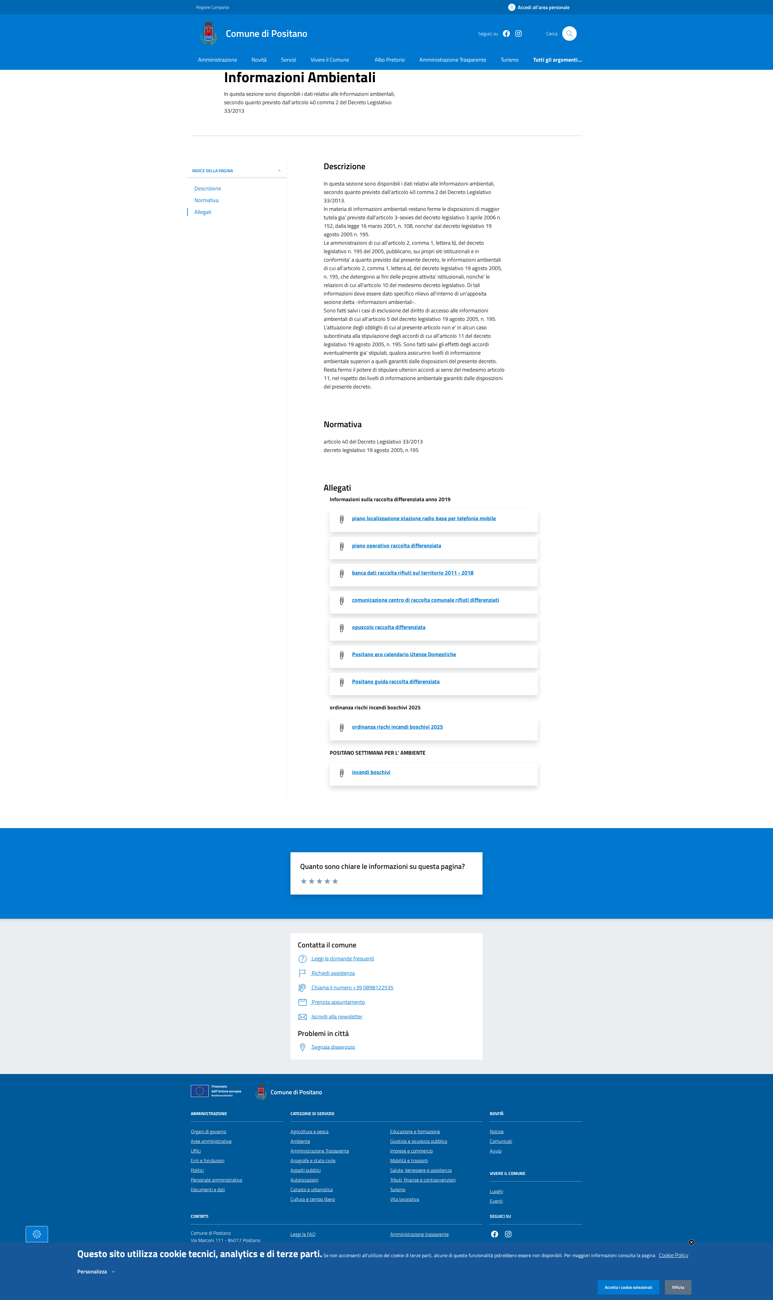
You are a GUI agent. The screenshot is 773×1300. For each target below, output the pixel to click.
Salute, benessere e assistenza (421, 1170)
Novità (259, 60)
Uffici (196, 1150)
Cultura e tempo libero (312, 1199)
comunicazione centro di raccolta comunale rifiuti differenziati (425, 600)
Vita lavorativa (404, 1199)
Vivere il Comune (330, 60)
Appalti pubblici (305, 1170)
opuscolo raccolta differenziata (388, 627)
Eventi (496, 1201)
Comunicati (501, 1141)
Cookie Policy (673, 1255)
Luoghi (496, 1191)
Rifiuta (678, 1287)
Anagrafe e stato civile (312, 1160)
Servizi (288, 60)
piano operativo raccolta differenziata (396, 546)
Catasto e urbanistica (311, 1189)
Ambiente (300, 1141)
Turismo (397, 1189)
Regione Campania (212, 7)
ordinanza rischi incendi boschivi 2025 (397, 727)
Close (691, 1242)
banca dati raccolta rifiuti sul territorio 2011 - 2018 (412, 573)
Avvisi (496, 1150)
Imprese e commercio (411, 1150)
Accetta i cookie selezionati (628, 1287)
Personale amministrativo (216, 1179)
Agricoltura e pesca (309, 1131)
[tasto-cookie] (37, 1234)
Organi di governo (208, 1131)
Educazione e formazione (415, 1131)
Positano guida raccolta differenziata (396, 681)
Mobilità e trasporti (409, 1160)
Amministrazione (217, 60)
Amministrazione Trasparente (319, 1150)
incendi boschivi (371, 772)
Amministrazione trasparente (419, 1234)
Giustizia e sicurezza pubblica (418, 1141)
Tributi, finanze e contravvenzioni (423, 1179)
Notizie (497, 1131)
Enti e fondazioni (207, 1160)
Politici (197, 1170)
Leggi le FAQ (303, 1234)
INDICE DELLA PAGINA (212, 170)
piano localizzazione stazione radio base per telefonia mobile (424, 518)
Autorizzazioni (304, 1179)
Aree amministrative (211, 1141)
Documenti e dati (208, 1189)
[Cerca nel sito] (569, 33)
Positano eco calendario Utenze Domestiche (404, 654)
